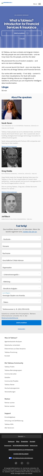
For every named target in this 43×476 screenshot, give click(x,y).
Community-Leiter (10, 374)
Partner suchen (10, 403)
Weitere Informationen (9, 146)
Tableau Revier (9, 384)
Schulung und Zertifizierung (14, 421)
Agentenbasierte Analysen (13, 341)
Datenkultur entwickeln (12, 345)
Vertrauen (11, 441)
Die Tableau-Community (14, 363)
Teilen (22, 38)
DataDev (7, 377)
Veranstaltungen (10, 392)
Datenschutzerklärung (10, 318)
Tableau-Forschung (11, 352)
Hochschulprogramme (12, 388)
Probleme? (21, 329)
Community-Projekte (11, 381)
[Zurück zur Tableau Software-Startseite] (9, 2)
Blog (17, 441)
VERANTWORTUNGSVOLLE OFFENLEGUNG (20, 450)
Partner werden (10, 406)
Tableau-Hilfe (9, 424)
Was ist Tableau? (11, 338)
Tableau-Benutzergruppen (13, 370)
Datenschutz (33, 445)
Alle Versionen (9, 428)
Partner (7, 399)
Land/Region (6, 293)
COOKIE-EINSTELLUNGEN (20, 454)
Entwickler (24, 441)
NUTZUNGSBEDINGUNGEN (20, 445)
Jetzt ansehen (19, 33)
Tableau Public (9, 367)
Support (8, 413)
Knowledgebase (10, 417)
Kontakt (7, 356)
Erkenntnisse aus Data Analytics (15, 349)
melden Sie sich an (30, 232)
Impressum (7, 445)
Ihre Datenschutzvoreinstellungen (23, 458)
